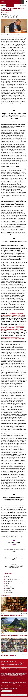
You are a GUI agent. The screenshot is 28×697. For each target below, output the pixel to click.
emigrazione (9, 578)
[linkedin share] (14, 16)
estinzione (8, 590)
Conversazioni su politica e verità (9, 337)
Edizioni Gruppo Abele (12, 338)
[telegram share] (8, 16)
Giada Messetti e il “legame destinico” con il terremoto (14, 635)
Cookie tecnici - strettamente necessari (11, 685)
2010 (16, 327)
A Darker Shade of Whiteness (12, 579)
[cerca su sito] (22, 2)
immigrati (8, 576)
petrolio (7, 583)
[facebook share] (11, 16)
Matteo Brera (9, 581)
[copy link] (2, 16)
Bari (2, 330)
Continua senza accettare (20, 695)
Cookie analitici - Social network (9, 688)
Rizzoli (9, 327)
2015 (5, 330)
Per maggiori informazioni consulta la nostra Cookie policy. (14, 683)
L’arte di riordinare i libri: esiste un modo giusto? (12, 615)
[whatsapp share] (5, 16)
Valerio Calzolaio (5, 12)
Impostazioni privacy (14, 668)
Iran (7, 585)
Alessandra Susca (19, 316)
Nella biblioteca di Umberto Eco (8, 655)
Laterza (21, 329)
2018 (22, 338)
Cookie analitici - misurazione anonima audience (13, 687)
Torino (19, 338)
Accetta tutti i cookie (7, 695)
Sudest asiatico (9, 586)
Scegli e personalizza (6, 690)
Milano (23, 315)
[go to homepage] (3, 2)
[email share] (17, 16)
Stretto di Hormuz (10, 588)
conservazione (9, 592)
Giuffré (19, 315)
